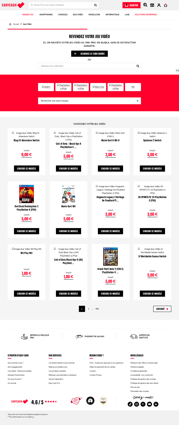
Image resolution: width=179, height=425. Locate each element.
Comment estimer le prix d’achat (61, 363)
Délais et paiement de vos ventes (102, 367)
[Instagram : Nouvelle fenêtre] (136, 404)
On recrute (12, 383)
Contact (93, 371)
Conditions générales (138, 371)
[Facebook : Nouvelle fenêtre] (143, 404)
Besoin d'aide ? (97, 355)
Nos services (55, 355)
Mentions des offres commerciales (144, 363)
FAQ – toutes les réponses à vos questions (106, 363)
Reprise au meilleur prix (58, 367)
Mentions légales (137, 367)
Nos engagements (15, 367)
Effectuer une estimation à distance (62, 375)
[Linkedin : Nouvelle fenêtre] (155, 404)
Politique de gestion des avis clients (144, 383)
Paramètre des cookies (139, 391)
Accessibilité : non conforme (141, 375)
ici (33, 417)
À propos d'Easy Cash (18, 355)
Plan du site (135, 387)
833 (97, 309)
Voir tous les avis (39, 401)
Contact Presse (96, 375)
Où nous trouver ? (15, 379)
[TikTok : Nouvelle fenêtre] (130, 404)
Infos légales (136, 355)
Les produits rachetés (57, 371)
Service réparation (56, 379)
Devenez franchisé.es (16, 375)
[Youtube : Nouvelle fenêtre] (149, 404)
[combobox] (64, 5)
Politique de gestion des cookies (143, 379)
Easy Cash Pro (54, 383)
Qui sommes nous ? (15, 363)
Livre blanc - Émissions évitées (20, 371)
